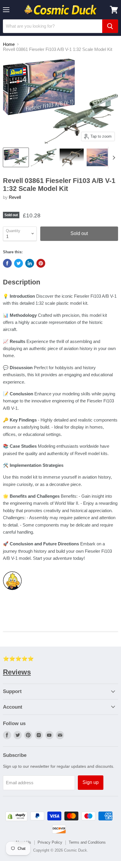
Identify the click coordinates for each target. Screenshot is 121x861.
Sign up (91, 782)
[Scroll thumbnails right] (112, 158)
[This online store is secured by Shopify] (16, 819)
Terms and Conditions (87, 842)
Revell (15, 197)
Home (9, 44)
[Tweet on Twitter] (18, 263)
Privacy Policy (50, 842)
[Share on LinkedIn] (29, 263)
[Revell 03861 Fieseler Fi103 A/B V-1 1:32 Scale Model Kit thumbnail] (15, 157)
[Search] (110, 26)
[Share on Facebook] (7, 263)
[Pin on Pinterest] (40, 263)
